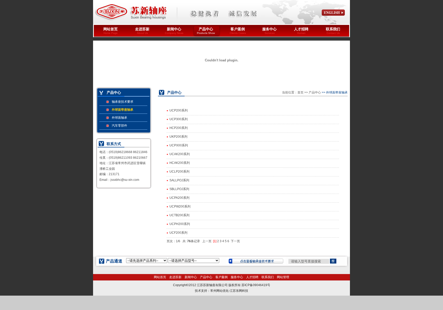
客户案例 (238, 30)
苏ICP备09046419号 (255, 285)
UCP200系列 (178, 110)
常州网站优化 (219, 291)
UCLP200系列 (179, 171)
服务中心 (269, 30)
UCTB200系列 (179, 215)
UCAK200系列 (179, 154)
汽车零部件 (119, 125)
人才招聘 (301, 30)
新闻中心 (174, 30)
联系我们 (333, 30)
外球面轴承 (119, 117)
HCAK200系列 (179, 163)
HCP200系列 (178, 128)
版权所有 (234, 285)
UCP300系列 (178, 119)
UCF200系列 (178, 232)
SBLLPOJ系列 (179, 189)
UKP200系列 (178, 136)
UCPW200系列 (179, 206)
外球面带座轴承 (122, 109)
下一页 (235, 241)
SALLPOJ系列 (179, 180)
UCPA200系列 (179, 198)
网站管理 (283, 277)
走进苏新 (142, 30)
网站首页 (110, 30)
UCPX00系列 (178, 145)
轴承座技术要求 (122, 102)
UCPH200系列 (179, 224)
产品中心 (206, 30)
